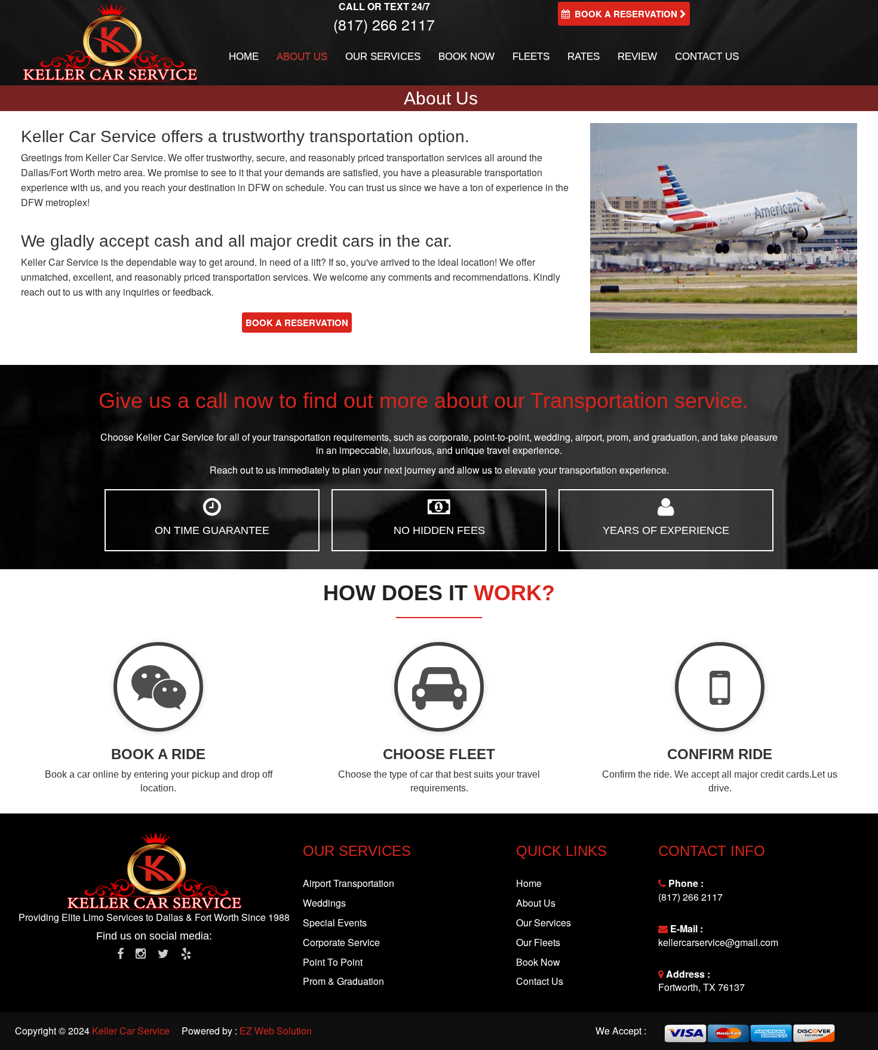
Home (244, 56)
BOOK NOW (466, 56)
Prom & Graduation (343, 981)
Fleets (530, 56)
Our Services (382, 56)
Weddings (324, 903)
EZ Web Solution (276, 1030)
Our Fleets (538, 942)
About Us (302, 56)
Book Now (538, 962)
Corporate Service (341, 942)
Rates (583, 56)
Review (637, 56)
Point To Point (333, 962)
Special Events (335, 922)
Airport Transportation (348, 883)
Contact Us (707, 56)
